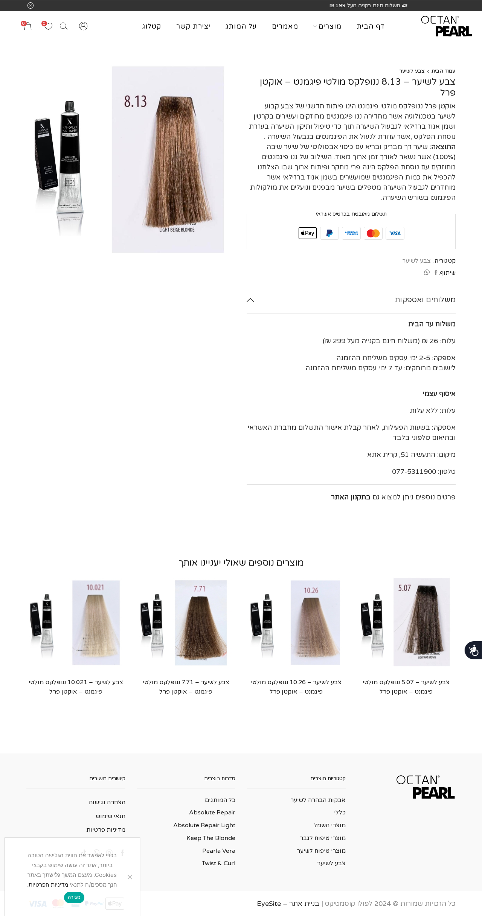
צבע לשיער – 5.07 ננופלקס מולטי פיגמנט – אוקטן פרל (406, 687)
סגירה (74, 897)
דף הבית (371, 26)
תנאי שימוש (110, 816)
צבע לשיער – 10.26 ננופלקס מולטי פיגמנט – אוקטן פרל (296, 687)
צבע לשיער (412, 71)
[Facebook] (435, 273)
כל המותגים (220, 800)
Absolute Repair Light (204, 825)
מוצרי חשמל (330, 825)
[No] (130, 877)
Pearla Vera (218, 851)
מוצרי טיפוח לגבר (323, 838)
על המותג (241, 26)
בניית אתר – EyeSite (288, 903)
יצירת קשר (193, 26)
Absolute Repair (212, 812)
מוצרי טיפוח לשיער (321, 851)
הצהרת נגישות (106, 802)
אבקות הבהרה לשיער (318, 800)
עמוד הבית (443, 71)
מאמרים (285, 26)
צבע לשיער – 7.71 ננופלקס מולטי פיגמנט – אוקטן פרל (186, 687)
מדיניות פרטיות (105, 830)
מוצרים (330, 26)
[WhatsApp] (428, 273)
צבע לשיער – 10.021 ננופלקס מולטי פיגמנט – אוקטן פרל (76, 687)
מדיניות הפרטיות (48, 884)
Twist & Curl (218, 863)
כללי (340, 812)
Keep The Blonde (210, 838)
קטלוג (151, 26)
